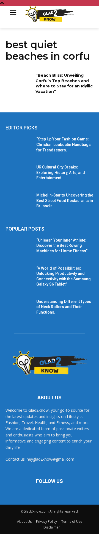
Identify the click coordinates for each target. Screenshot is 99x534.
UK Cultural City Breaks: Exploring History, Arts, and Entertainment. (60, 172)
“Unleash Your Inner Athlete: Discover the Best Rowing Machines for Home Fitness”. (62, 245)
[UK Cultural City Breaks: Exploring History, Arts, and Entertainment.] (19, 174)
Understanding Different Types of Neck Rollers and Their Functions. (63, 306)
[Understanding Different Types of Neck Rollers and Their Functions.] (19, 308)
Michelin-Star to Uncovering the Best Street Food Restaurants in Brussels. (64, 200)
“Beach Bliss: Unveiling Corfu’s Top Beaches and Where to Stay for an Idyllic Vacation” (64, 83)
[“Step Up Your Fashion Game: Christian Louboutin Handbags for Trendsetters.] (19, 146)
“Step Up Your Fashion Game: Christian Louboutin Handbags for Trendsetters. (63, 144)
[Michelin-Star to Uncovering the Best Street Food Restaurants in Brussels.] (19, 202)
